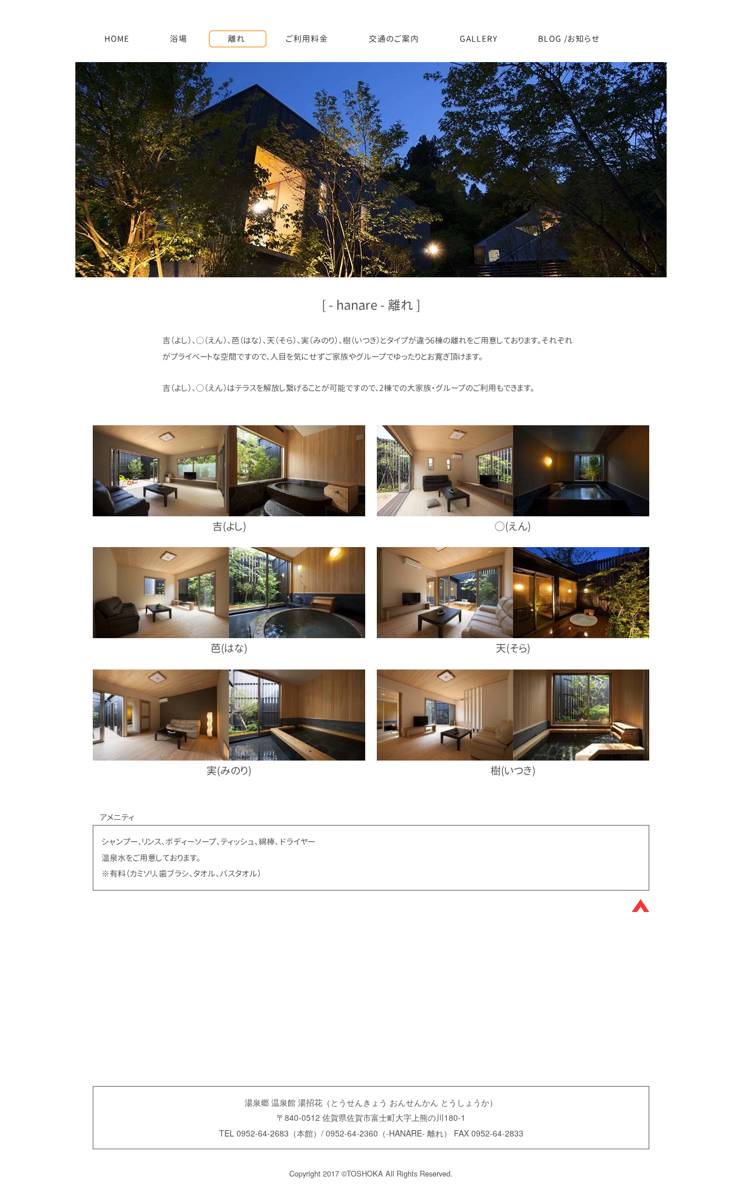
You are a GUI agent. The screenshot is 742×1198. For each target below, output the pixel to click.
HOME (116, 38)
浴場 (178, 38)
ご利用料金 (307, 38)
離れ (236, 38)
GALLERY (478, 38)
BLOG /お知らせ (569, 38)
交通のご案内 (394, 38)
